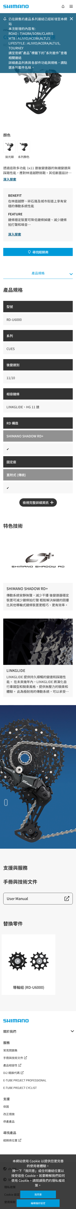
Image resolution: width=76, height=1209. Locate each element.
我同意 (38, 1194)
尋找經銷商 (40, 252)
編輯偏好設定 (38, 1203)
